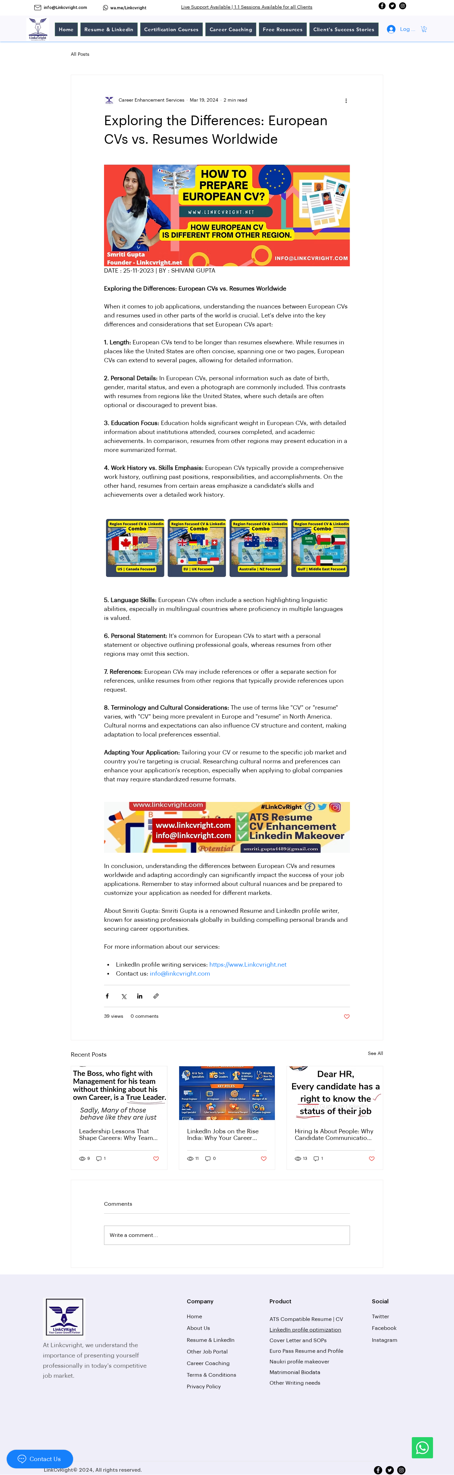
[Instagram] (402, 5)
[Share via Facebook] (107, 996)
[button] (424, 29)
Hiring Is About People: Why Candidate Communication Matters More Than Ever (334, 1134)
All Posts (80, 54)
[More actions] (346, 100)
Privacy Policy (204, 1386)
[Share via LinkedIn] (140, 996)
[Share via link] (156, 996)
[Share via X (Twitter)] (123, 996)
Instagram (384, 1340)
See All (375, 1053)
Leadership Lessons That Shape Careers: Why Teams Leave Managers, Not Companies (117, 1134)
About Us (198, 1328)
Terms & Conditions (211, 1375)
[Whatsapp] (422, 1447)
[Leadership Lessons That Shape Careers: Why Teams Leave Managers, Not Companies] (119, 1093)
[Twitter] (392, 5)
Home (194, 1316)
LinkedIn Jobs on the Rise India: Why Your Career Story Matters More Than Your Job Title (223, 1134)
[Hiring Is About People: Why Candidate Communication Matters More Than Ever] (335, 1093)
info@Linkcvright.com (65, 8)
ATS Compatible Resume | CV (307, 1319)
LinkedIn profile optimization (305, 1330)
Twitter (380, 1316)
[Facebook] (382, 5)
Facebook (384, 1328)
